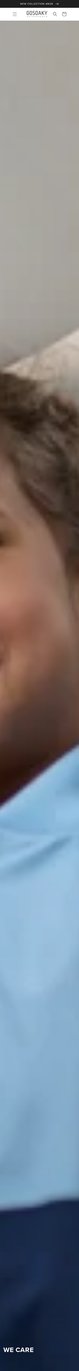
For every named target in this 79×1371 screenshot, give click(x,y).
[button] (14, 14)
